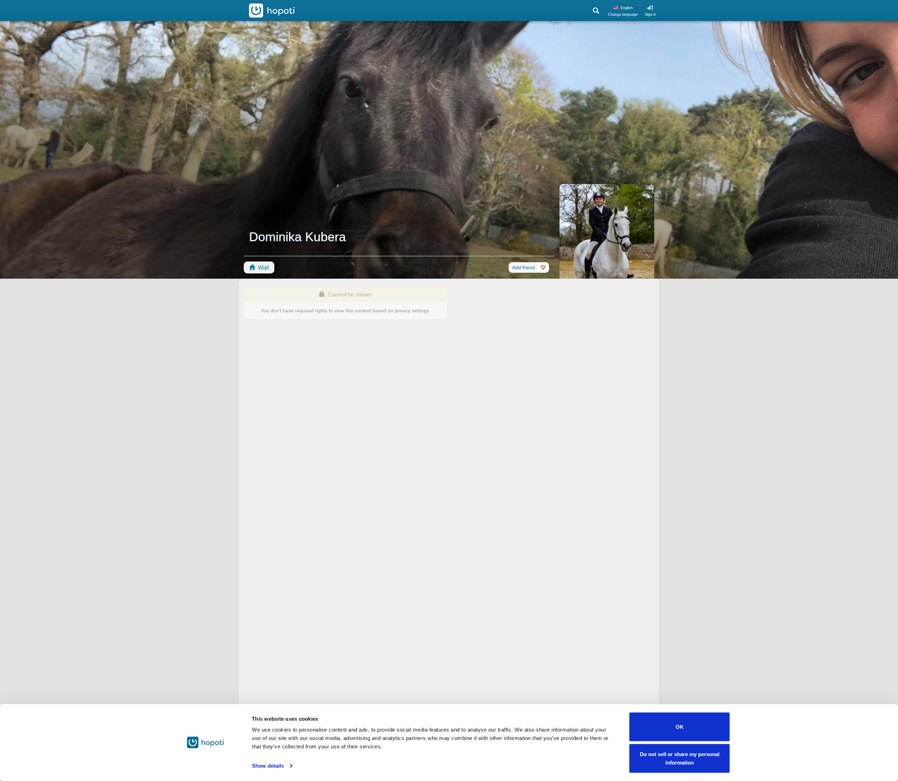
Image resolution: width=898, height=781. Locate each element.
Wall (262, 267)
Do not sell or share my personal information (679, 758)
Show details (268, 766)
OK (680, 727)
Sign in (650, 14)
